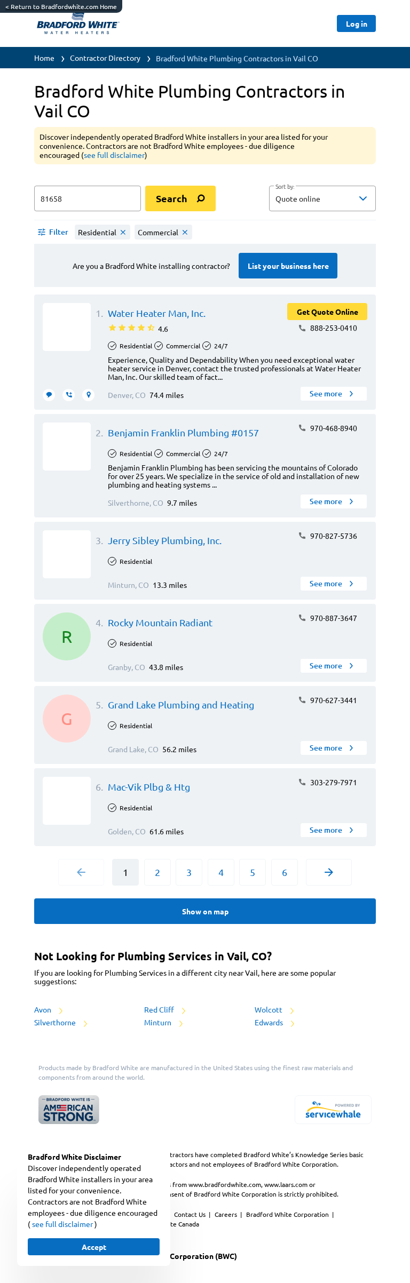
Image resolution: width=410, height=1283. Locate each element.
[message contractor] (49, 395)
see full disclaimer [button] (114, 155)
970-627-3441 (333, 700)
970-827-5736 (333, 535)
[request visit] (88, 395)
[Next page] (329, 872)
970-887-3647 (333, 618)
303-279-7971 (333, 782)
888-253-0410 (333, 327)
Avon (43, 1009)
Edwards (270, 1022)
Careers (227, 1214)
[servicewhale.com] (333, 1109)
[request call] (68, 395)
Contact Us (190, 1214)
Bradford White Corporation (288, 1214)
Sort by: (284, 186)
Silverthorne (55, 1022)
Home (44, 57)
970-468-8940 (333, 428)
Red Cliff (160, 1009)
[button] (322, 198)
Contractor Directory (105, 57)
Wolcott (269, 1009)
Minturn (158, 1022)
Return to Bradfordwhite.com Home (61, 6)
